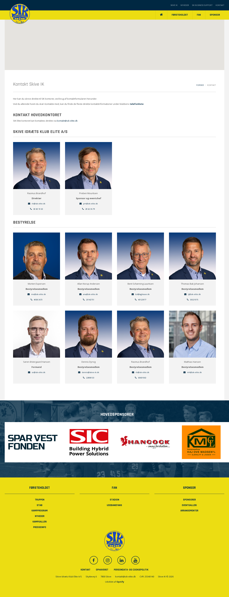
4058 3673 (37, 299)
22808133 (90, 377)
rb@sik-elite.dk (142, 372)
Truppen (39, 499)
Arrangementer (189, 510)
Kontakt (220, 5)
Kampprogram (40, 510)
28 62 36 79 (90, 209)
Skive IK (174, 5)
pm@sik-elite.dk (90, 203)
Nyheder (185, 5)
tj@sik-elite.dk (194, 294)
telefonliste (137, 103)
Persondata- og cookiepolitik (131, 569)
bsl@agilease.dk (142, 294)
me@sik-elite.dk (38, 294)
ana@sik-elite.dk (90, 294)
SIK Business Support (202, 5)
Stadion (114, 499)
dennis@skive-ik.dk (90, 372)
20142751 (90, 299)
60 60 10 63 (38, 209)
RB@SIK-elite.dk (38, 203)
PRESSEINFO (39, 527)
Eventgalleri (189, 505)
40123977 (142, 299)
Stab (39, 505)
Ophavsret (102, 569)
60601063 (142, 377)
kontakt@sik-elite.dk (67, 120)
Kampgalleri (40, 521)
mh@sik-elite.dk (194, 372)
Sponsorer (189, 499)
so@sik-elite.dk (38, 372)
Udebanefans (114, 505)
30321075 (194, 299)
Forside (200, 85)
